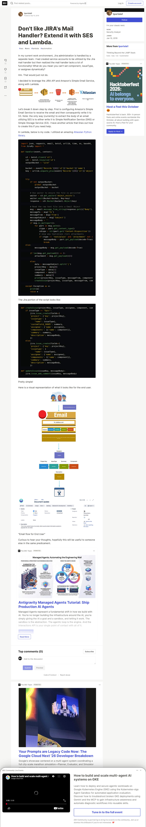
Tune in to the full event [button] (107, 812)
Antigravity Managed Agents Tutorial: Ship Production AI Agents (53, 604)
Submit (28, 668)
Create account (134, 3)
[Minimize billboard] (140, 770)
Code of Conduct (50, 675)
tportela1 (28, 13)
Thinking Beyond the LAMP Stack (120, 54)
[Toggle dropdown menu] (94, 551)
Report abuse (65, 675)
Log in (120, 3)
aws (27, 48)
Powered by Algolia (77, 3)
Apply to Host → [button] (115, 131)
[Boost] (5, 87)
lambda (35, 48)
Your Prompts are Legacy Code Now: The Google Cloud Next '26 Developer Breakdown (56, 753)
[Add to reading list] (5, 79)
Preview (39, 668)
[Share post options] (5, 95)
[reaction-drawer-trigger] (5, 61)
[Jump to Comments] (5, 70)
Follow (124, 20)
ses (21, 48)
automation (46, 48)
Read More (24, 637)
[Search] (11, 3)
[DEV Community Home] (5, 3)
